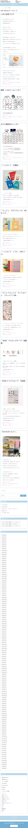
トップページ (14, 816)
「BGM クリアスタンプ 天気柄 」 (14, 381)
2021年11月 (4, 646)
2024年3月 (4, 591)
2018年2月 (4, 732)
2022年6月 (4, 633)
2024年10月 (4, 578)
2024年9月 (4, 580)
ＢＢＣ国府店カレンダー (10, 124)
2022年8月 (4, 629)
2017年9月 (4, 742)
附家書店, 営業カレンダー (13, 116)
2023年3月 (4, 615)
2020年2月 (4, 687)
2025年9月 (4, 556)
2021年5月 (4, 658)
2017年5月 (4, 750)
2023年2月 (4, 617)
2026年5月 (4, 540)
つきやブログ (4, 506)
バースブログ (4, 504)
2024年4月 (4, 589)
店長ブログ (4, 801)
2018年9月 (4, 719)
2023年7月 (4, 607)
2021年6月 (4, 656)
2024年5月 (4, 588)
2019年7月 (4, 701)
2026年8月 (4, 535)
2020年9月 (4, 674)
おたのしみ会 (4, 785)
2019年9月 (4, 697)
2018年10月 (4, 717)
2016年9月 (4, 766)
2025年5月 (4, 564)
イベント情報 (4, 781)
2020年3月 (4, 685)
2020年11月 (4, 670)
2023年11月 (4, 599)
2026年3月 (4, 544)
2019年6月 (4, 703)
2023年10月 (4, 601)
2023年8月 (4, 605)
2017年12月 (4, 736)
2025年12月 (4, 550)
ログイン (14, 825)
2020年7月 (4, 678)
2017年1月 (4, 758)
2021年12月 (4, 644)
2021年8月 (4, 652)
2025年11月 (4, 552)
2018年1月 (4, 734)
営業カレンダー (5, 797)
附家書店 (18, 82)
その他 (3, 789)
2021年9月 (4, 650)
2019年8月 (4, 699)
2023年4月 (4, 613)
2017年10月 (4, 740)
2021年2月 (4, 664)
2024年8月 (4, 582)
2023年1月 (4, 619)
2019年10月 (4, 695)
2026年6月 (4, 539)
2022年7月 (4, 631)
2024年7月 (4, 584)
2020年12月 (4, 668)
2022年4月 (4, 636)
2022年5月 (4, 635)
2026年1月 (4, 548)
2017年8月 (4, 744)
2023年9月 (4, 603)
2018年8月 (4, 721)
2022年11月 (4, 623)
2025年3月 (4, 568)
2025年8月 (4, 558)
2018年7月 (4, 723)
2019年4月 (4, 707)
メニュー (4, 793)
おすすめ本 (4, 783)
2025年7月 (4, 560)
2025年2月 (4, 570)
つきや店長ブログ (7, 14)
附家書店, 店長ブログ (13, 82)
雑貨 (3, 810)
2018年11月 (4, 715)
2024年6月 (4, 586)
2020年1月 (4, 689)
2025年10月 (4, 554)
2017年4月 (4, 752)
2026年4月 (4, 542)
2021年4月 (4, 660)
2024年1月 (4, 595)
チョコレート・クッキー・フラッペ (9, 508)
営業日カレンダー (5, 799)
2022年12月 (4, 621)
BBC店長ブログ (5, 777)
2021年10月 (4, 648)
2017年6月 (4, 748)
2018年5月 (4, 727)
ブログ (14, 819)
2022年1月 (4, 642)
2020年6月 (4, 680)
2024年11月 (4, 576)
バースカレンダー (5, 512)
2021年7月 (4, 654)
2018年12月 (4, 713)
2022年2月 (4, 640)
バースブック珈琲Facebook (15, 149)
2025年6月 (4, 562)
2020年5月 (4, 682)
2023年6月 (4, 609)
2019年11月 (4, 693)
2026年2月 (4, 546)
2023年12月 (4, 597)
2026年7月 (4, 537)
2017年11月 (4, 738)
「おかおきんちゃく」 (9, 432)
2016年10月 (4, 764)
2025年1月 (4, 572)
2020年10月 (4, 672)
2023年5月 (4, 611)
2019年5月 (4, 705)
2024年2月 (4, 593)
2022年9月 (4, 627)
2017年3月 (4, 754)
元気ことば (4, 510)
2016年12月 (4, 760)
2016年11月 (4, 762)
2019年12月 (4, 691)
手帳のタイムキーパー (13, 244)
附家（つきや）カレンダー (11, 90)
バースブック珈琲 (12, 157)
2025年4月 (4, 566)
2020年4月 (4, 684)
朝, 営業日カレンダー (20, 157)
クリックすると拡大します (8, 112)
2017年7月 (4, 746)
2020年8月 (4, 676)
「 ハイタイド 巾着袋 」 (10, 165)
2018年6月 (4, 725)
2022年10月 (4, 625)
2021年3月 (4, 662)
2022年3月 (4, 638)
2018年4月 (4, 729)
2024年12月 (4, 574)
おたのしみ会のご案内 (6, 521)
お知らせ (4, 787)
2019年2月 (4, 709)
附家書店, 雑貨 (15, 483)
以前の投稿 (3, 490)
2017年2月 (4, 756)
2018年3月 (4, 731)
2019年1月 (4, 711)
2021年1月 (4, 666)
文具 (3, 804)
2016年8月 (4, 768)
